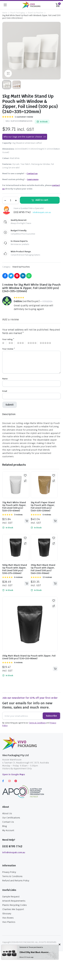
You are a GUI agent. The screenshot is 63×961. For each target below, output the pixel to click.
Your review (8, 349)
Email (4, 391)
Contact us (32, 173)
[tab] (8, 414)
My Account (8, 830)
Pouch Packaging (17, 12)
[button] (25, 475)
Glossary (6, 913)
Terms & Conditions (37, 723)
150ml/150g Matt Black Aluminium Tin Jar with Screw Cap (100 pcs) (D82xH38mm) (35, 952)
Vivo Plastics (8, 922)
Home (4, 12)
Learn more (32, 179)
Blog (4, 826)
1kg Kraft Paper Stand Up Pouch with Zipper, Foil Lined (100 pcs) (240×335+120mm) (43, 506)
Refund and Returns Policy (15, 880)
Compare (25, 481)
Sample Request (11, 896)
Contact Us (8, 822)
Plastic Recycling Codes (14, 905)
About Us (7, 813)
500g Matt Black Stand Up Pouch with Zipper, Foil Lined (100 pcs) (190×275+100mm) (14, 569)
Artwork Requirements (13, 900)
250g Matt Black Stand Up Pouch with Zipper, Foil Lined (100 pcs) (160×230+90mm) (43, 569)
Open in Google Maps (13, 774)
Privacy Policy (9, 872)
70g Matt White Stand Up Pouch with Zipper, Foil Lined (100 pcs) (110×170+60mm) (14, 506)
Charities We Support (13, 909)
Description (8, 414)
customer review (24, 117)
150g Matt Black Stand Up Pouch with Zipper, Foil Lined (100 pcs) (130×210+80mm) (29, 657)
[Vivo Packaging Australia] (31, 5)
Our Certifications (11, 817)
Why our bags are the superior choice (23, 136)
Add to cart (41, 200)
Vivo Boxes (8, 917)
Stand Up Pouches (35, 12)
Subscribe (51, 715)
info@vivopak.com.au (42, 212)
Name (5, 378)
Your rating (8, 339)
